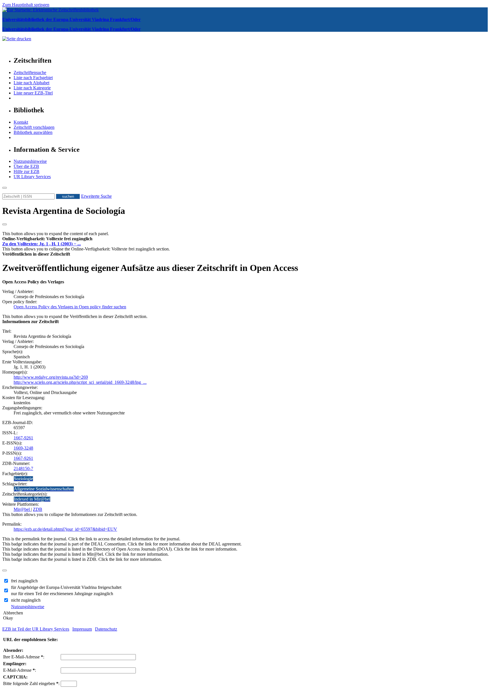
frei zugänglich (24, 580)
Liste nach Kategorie (32, 87)
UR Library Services (32, 176)
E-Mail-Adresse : (19, 670)
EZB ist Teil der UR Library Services (35, 629)
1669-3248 (23, 448)
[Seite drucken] (16, 38)
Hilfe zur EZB (26, 171)
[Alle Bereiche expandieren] (4, 224)
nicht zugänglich (26, 600)
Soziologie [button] (23, 478)
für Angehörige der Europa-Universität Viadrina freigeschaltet (66, 587)
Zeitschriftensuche (30, 72)
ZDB (37, 509)
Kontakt (21, 122)
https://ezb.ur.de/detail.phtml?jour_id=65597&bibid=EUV (65, 529)
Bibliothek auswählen (33, 132)
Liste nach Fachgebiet (33, 77)
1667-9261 (23, 437)
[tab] (245, 238)
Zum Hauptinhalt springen (25, 4)
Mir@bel (22, 509)
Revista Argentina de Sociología (63, 211)
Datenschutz (106, 629)
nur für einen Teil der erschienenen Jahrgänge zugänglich (62, 593)
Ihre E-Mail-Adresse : (23, 656)
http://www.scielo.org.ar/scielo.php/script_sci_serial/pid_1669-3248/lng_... (80, 382)
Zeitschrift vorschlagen (34, 127)
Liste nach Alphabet (31, 82)
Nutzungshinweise (30, 161)
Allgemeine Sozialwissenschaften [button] (44, 488)
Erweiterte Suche (96, 196)
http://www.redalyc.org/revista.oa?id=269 (51, 377)
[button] (47, 238)
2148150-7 (23, 468)
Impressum (82, 629)
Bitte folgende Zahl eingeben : (31, 683)
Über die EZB (26, 166)
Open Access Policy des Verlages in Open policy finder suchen (70, 306)
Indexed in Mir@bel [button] (32, 499)
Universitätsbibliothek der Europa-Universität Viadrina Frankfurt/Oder (71, 19)
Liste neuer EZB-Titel (33, 92)
